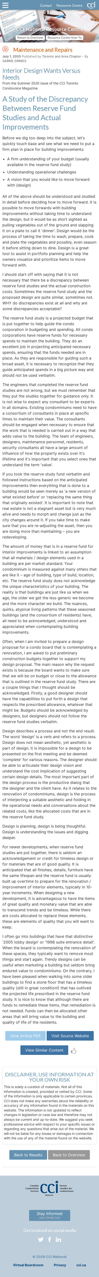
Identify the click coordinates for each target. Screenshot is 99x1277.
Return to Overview (30, 37)
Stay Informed (49, 1215)
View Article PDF (25, 1035)
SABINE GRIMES (14, 61)
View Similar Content (44, 1050)
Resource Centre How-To (65, 37)
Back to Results (28, 1154)
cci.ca (81, 1265)
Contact (46, 5)
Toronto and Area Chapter (61, 56)
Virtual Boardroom (28, 1265)
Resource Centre (69, 5)
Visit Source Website (70, 1035)
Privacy (60, 1265)
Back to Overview (69, 1154)
